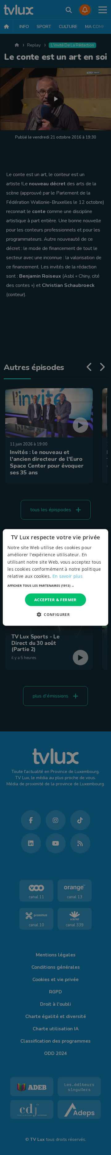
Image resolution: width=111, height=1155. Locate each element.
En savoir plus (67, 576)
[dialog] (55, 577)
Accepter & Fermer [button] (55, 599)
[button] (55, 585)
